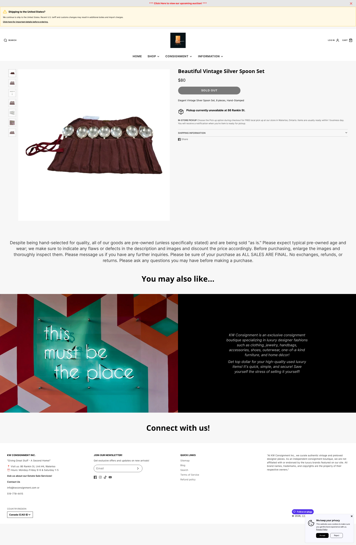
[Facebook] (95, 477)
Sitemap (185, 460)
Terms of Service (189, 474)
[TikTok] (105, 477)
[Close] (351, 516)
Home (137, 56)
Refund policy (188, 479)
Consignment (177, 56)
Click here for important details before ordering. (25, 22)
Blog (182, 465)
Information (209, 56)
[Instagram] (100, 477)
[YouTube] (110, 477)
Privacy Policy (321, 529)
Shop (152, 56)
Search (184, 470)
